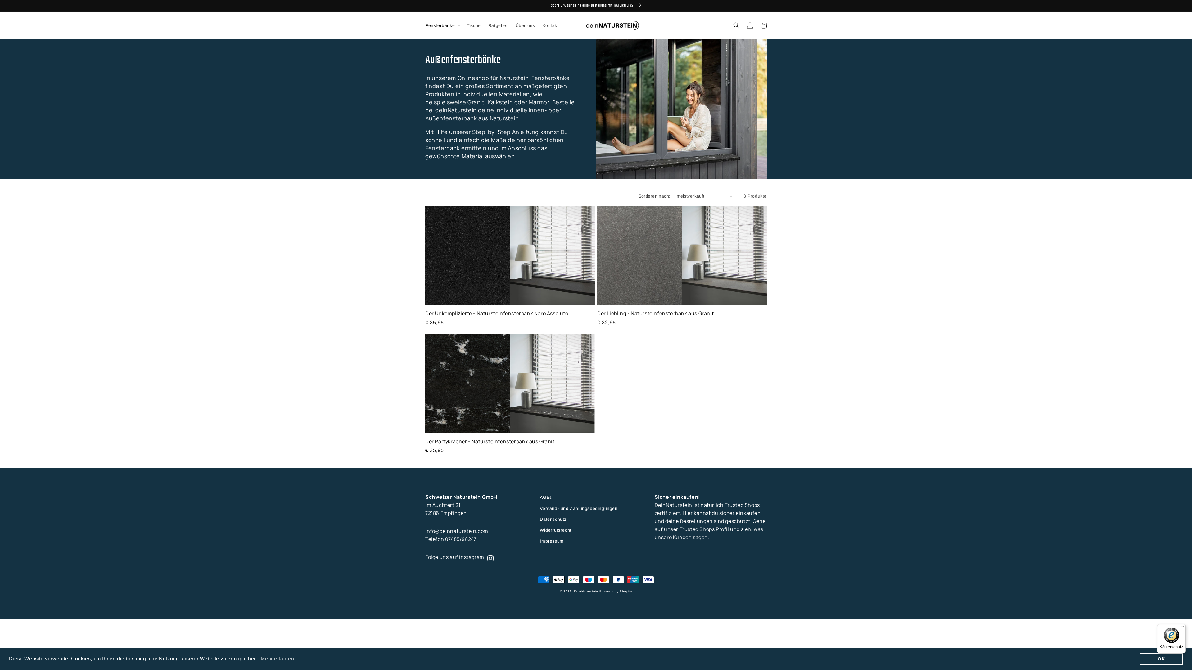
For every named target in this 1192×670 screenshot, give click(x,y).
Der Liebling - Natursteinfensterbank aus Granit (655, 313)
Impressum (551, 540)
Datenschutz (553, 519)
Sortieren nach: (654, 196)
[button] (442, 25)
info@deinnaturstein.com (456, 531)
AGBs (546, 497)
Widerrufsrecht (555, 530)
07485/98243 (461, 539)
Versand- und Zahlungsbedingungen (578, 508)
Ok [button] (1161, 658)
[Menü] (1182, 628)
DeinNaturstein (586, 591)
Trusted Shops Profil (704, 529)
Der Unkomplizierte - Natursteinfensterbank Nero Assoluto (496, 313)
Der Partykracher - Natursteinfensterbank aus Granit (490, 441)
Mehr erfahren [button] (277, 658)
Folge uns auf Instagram (454, 557)
